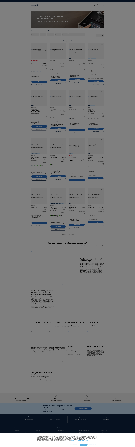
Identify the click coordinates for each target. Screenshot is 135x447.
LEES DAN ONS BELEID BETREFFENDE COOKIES (79, 440)
